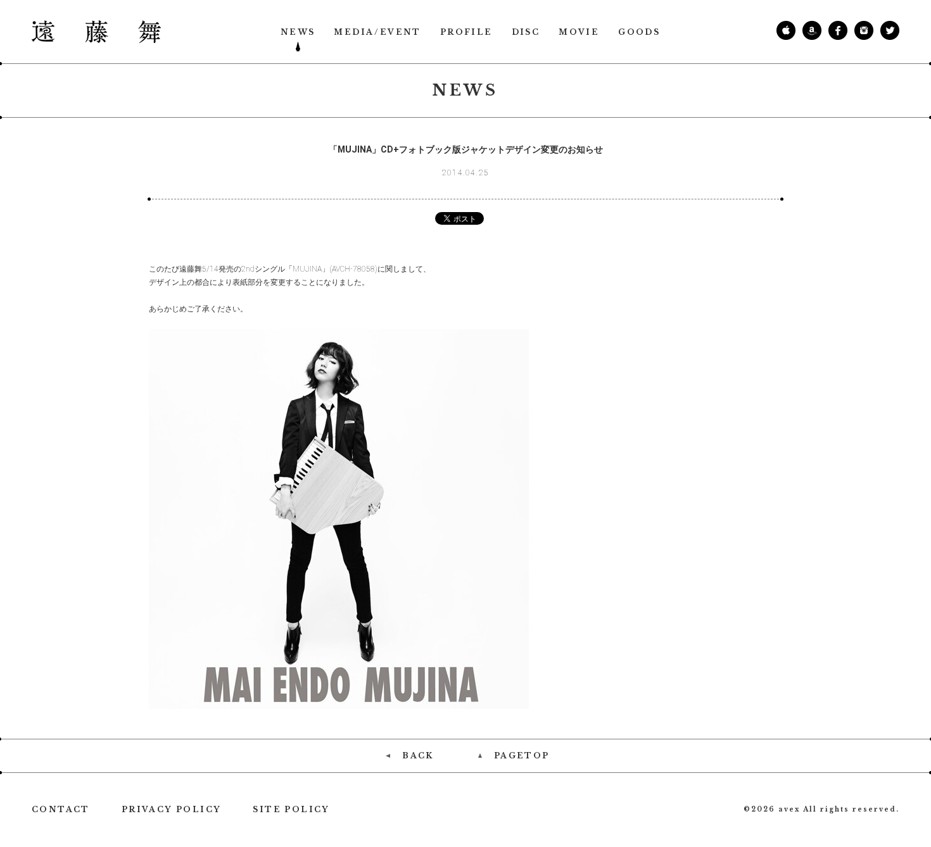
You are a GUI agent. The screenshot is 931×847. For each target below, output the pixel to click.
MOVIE (579, 32)
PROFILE (466, 32)
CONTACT (61, 809)
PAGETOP (522, 756)
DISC (526, 32)
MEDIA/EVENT (377, 32)
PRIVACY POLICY (172, 809)
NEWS (298, 32)
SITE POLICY (291, 809)
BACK (418, 756)
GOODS (639, 32)
